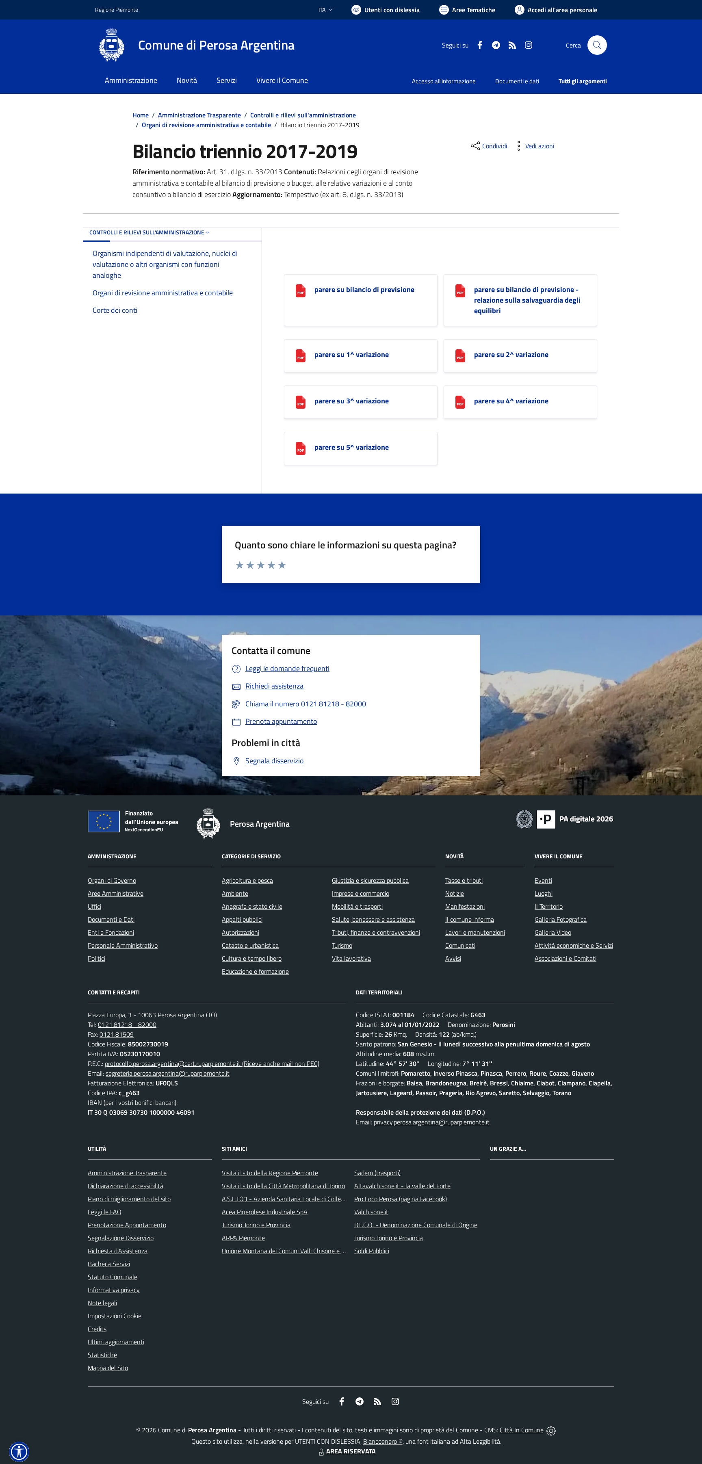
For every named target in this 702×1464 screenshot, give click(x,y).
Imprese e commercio (360, 893)
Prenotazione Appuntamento (127, 1225)
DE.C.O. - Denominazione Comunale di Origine (415, 1225)
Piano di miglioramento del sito (129, 1199)
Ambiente (235, 893)
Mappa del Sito (108, 1368)
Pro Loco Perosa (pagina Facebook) (400, 1199)
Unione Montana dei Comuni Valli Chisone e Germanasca (298, 1251)
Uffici (94, 906)
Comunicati (460, 945)
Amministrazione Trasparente (199, 115)
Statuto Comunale (112, 1277)
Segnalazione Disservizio (121, 1238)
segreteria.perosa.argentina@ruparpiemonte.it (168, 1073)
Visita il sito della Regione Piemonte (270, 1173)
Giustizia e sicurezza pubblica (370, 880)
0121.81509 (117, 1034)
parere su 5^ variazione (351, 447)
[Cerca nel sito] (597, 45)
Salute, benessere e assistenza (373, 919)
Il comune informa (469, 919)
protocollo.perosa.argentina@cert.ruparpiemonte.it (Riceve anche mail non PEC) (212, 1063)
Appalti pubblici (242, 919)
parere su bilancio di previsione (364, 289)
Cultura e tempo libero (252, 958)
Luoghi (543, 893)
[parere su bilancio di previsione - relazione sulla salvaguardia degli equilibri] (460, 289)
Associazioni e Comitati (565, 958)
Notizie (454, 893)
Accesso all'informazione (444, 81)
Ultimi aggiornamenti (116, 1342)
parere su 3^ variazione (351, 400)
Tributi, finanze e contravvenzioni (376, 932)
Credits (97, 1329)
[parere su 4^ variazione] (460, 401)
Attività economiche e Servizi (574, 945)
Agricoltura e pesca (247, 880)
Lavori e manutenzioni (475, 932)
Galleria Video (553, 932)
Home (140, 115)
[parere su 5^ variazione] (300, 447)
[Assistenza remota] (551, 1430)
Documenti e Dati (111, 919)
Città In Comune (522, 1430)
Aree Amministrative (115, 893)
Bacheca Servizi (109, 1264)
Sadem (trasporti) (377, 1173)
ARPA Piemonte (243, 1238)
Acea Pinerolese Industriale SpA (265, 1212)
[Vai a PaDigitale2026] (564, 818)
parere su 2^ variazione (511, 354)
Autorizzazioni (240, 932)
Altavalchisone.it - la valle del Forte (402, 1186)
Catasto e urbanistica (250, 945)
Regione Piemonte (116, 9)
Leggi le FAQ (104, 1212)
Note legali (102, 1303)
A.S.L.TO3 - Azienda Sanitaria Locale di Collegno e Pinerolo (300, 1199)
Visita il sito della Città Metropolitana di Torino (283, 1186)
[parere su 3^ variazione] (300, 401)
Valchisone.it (371, 1212)
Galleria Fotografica (561, 919)
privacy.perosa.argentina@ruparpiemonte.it (432, 1122)
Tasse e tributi (464, 880)
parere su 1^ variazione (351, 354)
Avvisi (453, 958)
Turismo (342, 945)
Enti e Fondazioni (111, 932)
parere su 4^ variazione (511, 400)
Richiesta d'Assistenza (117, 1251)
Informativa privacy (114, 1290)
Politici (96, 958)
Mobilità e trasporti (357, 906)
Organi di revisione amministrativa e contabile (206, 125)
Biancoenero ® (383, 1441)
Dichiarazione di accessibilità (125, 1186)
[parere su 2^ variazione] (460, 354)
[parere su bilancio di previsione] (300, 289)
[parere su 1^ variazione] (300, 354)
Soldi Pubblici (371, 1251)
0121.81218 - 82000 (127, 1024)
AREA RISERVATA (351, 1451)
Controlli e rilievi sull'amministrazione (303, 115)
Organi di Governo (112, 880)
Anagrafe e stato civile (252, 906)
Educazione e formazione (255, 971)
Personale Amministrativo (123, 945)
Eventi (543, 880)
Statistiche (102, 1355)
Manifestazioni (465, 906)
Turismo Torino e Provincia (256, 1225)
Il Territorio (549, 906)
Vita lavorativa (351, 958)
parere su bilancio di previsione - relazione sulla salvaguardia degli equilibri (527, 300)
